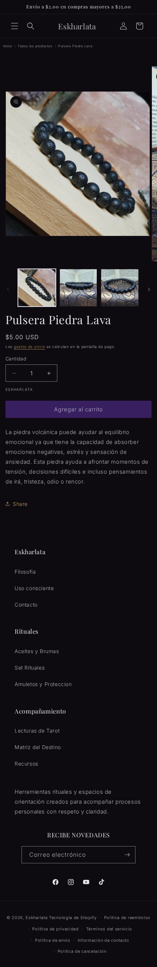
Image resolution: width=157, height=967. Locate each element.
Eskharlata (36, 917)
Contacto (26, 604)
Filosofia (25, 571)
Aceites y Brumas (37, 651)
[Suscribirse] (127, 854)
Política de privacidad (55, 928)
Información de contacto (103, 940)
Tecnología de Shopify (73, 917)
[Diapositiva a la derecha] (149, 289)
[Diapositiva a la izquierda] (8, 289)
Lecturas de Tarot (37, 730)
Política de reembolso (127, 917)
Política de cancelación (82, 951)
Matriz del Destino (38, 747)
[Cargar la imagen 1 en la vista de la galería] (37, 288)
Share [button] (20, 504)
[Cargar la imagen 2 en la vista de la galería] (78, 288)
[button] (15, 26)
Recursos (26, 763)
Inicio (7, 46)
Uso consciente (34, 588)
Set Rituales (30, 667)
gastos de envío (29, 346)
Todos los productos (35, 46)
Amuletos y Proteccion (43, 684)
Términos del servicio (109, 928)
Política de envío (52, 940)
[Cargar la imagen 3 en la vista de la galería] (120, 288)
